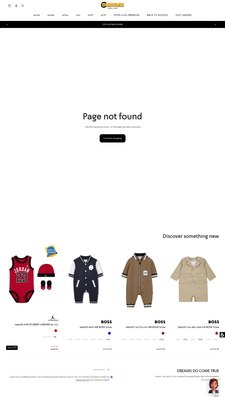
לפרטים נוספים (83, 380)
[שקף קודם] (7, 24)
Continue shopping (112, 138)
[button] (222, 334)
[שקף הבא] (215, 24)
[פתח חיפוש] (22, 5)
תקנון (216, 396)
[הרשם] (108, 370)
